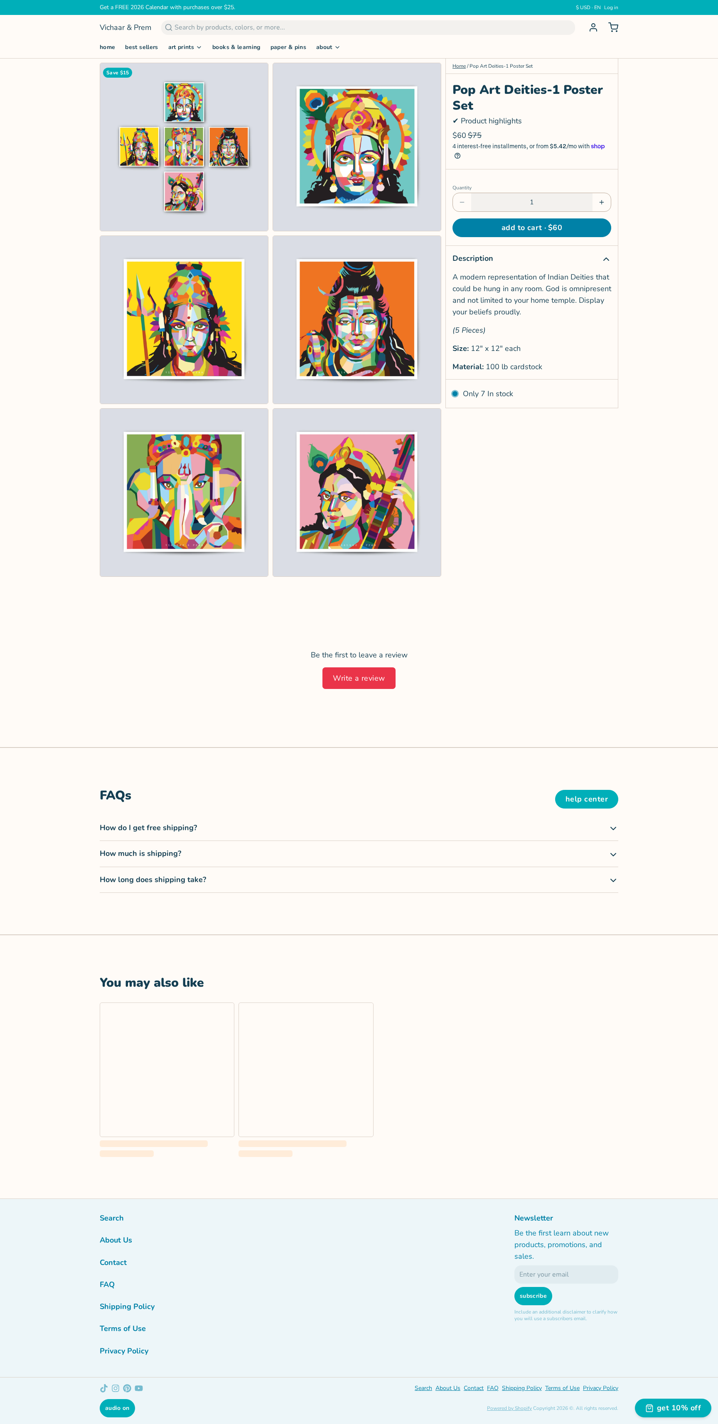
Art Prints (181, 47)
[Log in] (590, 27)
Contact (113, 1262)
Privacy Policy (124, 1351)
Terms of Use (123, 1328)
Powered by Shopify (509, 1408)
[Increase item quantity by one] (602, 202)
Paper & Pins (288, 47)
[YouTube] (139, 1388)
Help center (587, 799)
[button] (531, 227)
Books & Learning (236, 47)
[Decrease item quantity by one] (462, 202)
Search (112, 1218)
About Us (116, 1240)
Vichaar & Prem (125, 27)
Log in (611, 7)
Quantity (462, 187)
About (324, 47)
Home (107, 47)
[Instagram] (115, 1388)
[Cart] (610, 27)
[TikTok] (104, 1388)
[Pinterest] (127, 1388)
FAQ (107, 1284)
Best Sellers (141, 47)
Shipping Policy (127, 1306)
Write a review (359, 678)
